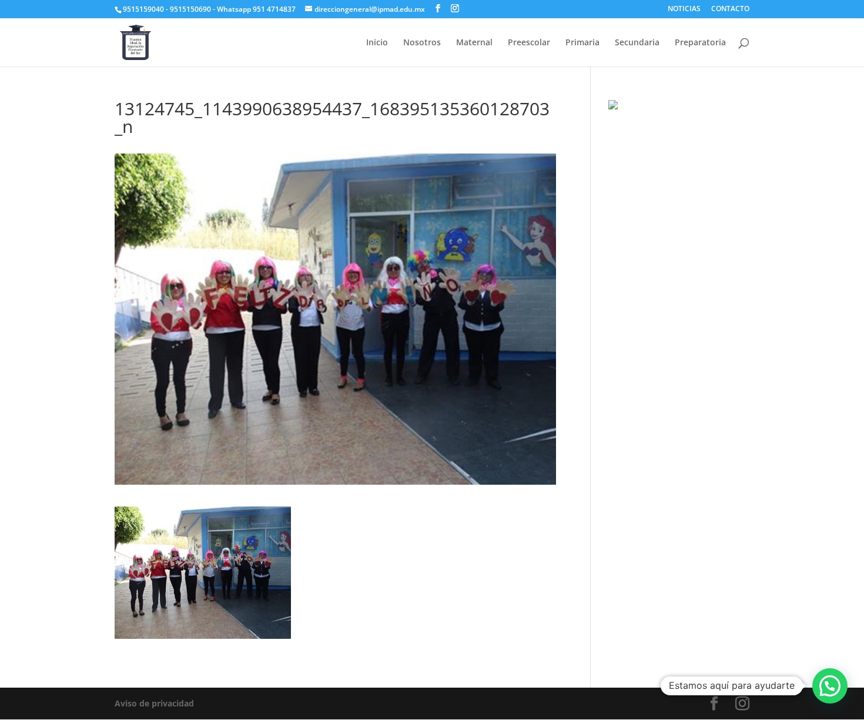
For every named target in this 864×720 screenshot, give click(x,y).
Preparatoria (700, 43)
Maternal (474, 43)
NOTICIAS (684, 9)
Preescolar (529, 43)
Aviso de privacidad (154, 703)
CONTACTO (730, 9)
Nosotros (422, 43)
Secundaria (637, 43)
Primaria (582, 43)
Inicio (377, 43)
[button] (830, 686)
